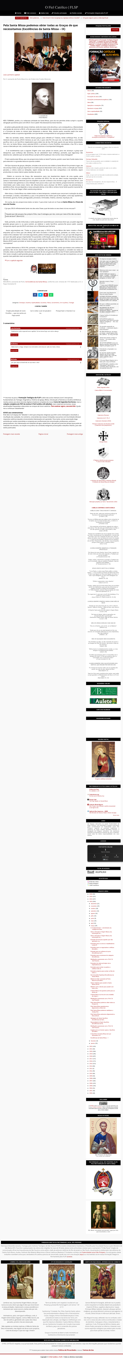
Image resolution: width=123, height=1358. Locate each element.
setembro (94, 911)
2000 (91, 1093)
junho (92, 918)
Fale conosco (31, 13)
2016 (91, 1061)
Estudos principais (60, 13)
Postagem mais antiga (75, 434)
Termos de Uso (88, 1350)
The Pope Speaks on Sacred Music (98, 801)
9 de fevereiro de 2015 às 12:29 (72, 344)
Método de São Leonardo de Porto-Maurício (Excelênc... (101, 979)
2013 (91, 1068)
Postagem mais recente (11, 434)
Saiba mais (44, 13)
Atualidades (90, 114)
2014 (91, 1066)
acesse (69, 1256)
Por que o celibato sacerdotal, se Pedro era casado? (109, 304)
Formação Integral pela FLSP (97, 13)
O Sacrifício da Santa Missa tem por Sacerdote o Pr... (101, 1034)
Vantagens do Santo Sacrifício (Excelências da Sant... (99, 1018)
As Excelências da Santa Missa (36, 282)
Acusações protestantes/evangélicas (97, 99)
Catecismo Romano (103, 415)
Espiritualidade (35, 302)
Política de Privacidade (67, 1350)
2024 (91, 899)
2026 (91, 894)
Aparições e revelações (94, 105)
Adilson (88, 173)
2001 (91, 1090)
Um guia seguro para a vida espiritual (95, 18)
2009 (91, 1076)
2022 (91, 1046)
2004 (91, 1088)
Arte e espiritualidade (93, 111)
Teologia (71, 302)
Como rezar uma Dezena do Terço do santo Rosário (108, 293)
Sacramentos (55, 302)
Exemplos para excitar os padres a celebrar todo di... (100, 967)
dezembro (94, 903)
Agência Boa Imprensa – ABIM (98, 811)
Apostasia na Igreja (92, 108)
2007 (91, 1080)
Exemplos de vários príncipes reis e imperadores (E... (101, 963)
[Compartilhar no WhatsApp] (51, 295)
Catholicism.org (94, 794)
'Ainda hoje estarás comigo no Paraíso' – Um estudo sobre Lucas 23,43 (108, 339)
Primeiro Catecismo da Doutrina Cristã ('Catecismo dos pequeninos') (103, 424)
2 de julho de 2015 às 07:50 (73, 359)
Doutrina (28, 302)
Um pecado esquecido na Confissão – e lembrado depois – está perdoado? (109, 328)
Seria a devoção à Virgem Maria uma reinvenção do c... (101, 932)
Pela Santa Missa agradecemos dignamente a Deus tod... (100, 1007)
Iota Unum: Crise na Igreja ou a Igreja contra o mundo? (61, 18)
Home (18, 13)
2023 (91, 901)
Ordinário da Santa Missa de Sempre (103, 482)
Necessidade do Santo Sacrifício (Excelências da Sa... (100, 1022)
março (93, 925)
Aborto (89, 90)
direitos (92, 1105)
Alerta (89, 102)
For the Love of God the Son (96, 796)
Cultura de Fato (94, 789)
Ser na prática (64, 302)
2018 (91, 1056)
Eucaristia (43, 302)
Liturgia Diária (103, 442)
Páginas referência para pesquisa (103, 460)
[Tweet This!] (40, 295)
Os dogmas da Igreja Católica (108, 259)
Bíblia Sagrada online (103, 387)
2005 (91, 1085)
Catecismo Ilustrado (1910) (103, 421)
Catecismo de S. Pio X (103, 418)
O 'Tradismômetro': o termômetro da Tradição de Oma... (101, 928)
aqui (81, 1254)
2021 (91, 1049)
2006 (91, 1083)
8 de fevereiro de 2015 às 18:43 (72, 328)
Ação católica (91, 93)
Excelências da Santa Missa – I (99, 1038)
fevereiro (93, 1041)
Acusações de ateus (93, 96)
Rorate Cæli (92, 799)
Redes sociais (76, 13)
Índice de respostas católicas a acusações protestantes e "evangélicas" (103, 136)
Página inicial (43, 434)
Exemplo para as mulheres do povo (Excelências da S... (101, 952)
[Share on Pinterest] (45, 295)
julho (92, 916)
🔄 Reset (105, 859)
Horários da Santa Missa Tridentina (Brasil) (103, 480)
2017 (91, 1058)
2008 (91, 1078)
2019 (91, 1053)
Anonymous (89, 152)
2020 (91, 1051)
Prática (49, 302)
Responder (14, 335)
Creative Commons (97, 1107)
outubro (93, 908)
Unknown (88, 166)
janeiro (93, 1043)
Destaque (22, 302)
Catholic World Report (96, 804)
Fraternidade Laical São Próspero (93, 1252)
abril (92, 923)
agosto (93, 913)
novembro (94, 906)
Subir (118, 1355)
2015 (91, 1063)
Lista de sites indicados (103, 461)
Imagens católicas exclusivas (103, 779)
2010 (91, 1073)
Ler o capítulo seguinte (14, 260)
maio (92, 921)
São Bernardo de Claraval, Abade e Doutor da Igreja (102, 812)
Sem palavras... (35, 18)
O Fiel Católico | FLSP (61, 7)
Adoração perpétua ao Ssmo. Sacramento (103, 501)
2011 (90, 1071)
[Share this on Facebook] (35, 295)
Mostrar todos (116, 815)
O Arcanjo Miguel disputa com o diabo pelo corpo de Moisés (109, 360)
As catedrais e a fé (94, 791)
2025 (91, 896)
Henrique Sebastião (91, 159)
